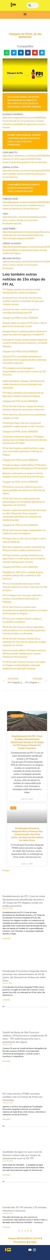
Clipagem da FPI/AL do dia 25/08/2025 (20, 401)
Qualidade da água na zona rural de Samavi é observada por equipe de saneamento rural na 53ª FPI (22, 1155)
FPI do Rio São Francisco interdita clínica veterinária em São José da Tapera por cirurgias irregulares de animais (24, 642)
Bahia (22, 1238)
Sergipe (33, 1241)
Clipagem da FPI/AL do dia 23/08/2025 (20, 460)
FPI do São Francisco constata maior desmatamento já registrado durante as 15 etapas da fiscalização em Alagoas (25, 610)
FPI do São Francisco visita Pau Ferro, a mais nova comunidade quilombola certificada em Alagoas (23, 451)
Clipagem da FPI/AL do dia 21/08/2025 (20, 525)
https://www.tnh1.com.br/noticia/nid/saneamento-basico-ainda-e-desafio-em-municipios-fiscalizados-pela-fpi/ (24, 220)
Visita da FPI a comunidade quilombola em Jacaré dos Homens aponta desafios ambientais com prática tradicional (24, 359)
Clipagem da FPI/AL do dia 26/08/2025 (20, 351)
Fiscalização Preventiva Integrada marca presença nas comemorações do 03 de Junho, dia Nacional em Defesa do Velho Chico (27, 834)
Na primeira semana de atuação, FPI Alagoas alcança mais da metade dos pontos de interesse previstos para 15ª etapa (25, 440)
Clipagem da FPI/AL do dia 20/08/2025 (20, 567)
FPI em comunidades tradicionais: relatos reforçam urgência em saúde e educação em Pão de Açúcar (25, 587)
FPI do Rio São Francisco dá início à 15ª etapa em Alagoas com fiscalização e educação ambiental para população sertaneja (24, 665)
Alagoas (12, 1238)
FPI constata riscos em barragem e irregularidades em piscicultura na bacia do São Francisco (24, 371)
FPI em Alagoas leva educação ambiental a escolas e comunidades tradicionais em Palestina (22, 598)
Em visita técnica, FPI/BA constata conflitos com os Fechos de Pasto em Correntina (22, 1096)
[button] (25, 14)
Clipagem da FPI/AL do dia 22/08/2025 (20, 482)
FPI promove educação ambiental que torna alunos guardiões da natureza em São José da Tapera (24, 490)
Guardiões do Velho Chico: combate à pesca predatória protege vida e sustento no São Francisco (23, 575)
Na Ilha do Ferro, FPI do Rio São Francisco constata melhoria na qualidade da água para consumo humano (23, 301)
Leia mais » (7, 938)
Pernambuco (20, 1241)
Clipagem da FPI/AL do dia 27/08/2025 (20, 318)
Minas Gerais (34, 1238)
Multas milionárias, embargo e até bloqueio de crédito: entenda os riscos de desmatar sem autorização (23, 384)
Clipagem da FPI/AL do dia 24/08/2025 (20, 431)
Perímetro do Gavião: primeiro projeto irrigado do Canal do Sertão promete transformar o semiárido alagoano (25, 343)
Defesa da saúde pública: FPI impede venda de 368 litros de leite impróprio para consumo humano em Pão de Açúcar (24, 653)
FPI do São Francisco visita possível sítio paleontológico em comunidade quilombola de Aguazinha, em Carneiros (24, 502)
